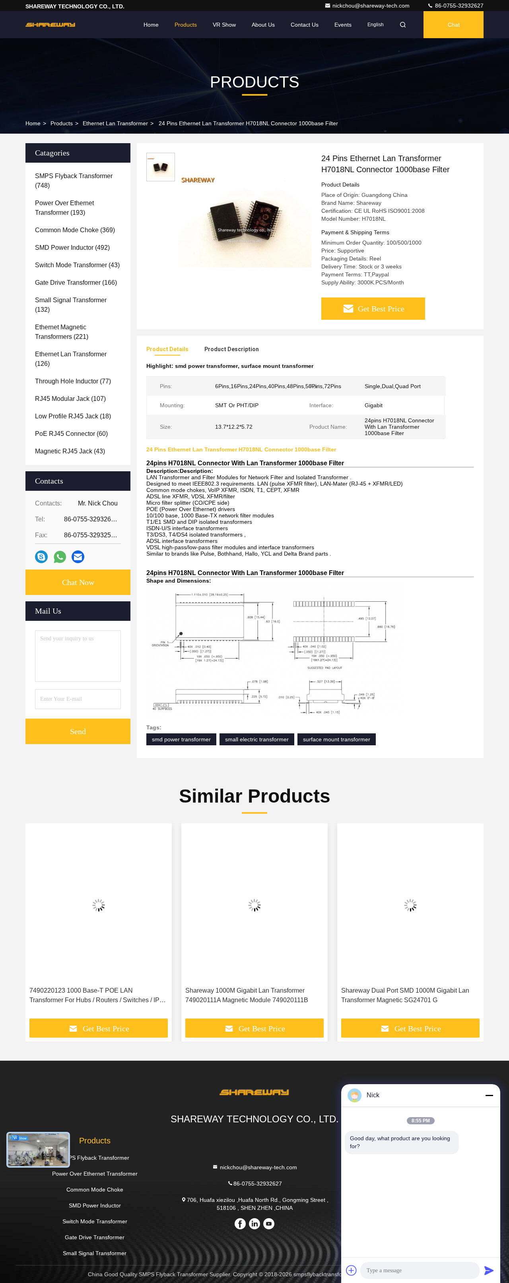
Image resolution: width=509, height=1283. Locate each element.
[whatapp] (60, 557)
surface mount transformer (336, 739)
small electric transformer (257, 739)
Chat (454, 24)
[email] (78, 557)
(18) (73, 416)
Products (186, 24)
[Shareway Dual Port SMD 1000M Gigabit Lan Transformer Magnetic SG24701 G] (254, 905)
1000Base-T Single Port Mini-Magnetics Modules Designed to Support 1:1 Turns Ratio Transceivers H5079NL (410, 996)
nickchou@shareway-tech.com (371, 5)
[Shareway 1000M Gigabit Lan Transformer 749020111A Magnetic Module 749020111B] (98, 905)
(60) (71, 433)
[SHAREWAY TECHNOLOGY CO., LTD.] (50, 24)
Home (151, 24)
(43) (77, 265)
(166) (76, 282)
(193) (64, 208)
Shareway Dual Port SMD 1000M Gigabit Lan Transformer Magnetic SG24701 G (249, 995)
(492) (72, 247)
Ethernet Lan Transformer (115, 123)
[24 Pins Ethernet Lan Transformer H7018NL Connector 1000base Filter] (245, 219)
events (343, 24)
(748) (74, 181)
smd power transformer (181, 739)
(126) (71, 359)
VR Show (224, 24)
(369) (75, 230)
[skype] (41, 557)
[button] (39, 924)
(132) (71, 305)
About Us (263, 24)
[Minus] (489, 1095)
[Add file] (351, 1270)
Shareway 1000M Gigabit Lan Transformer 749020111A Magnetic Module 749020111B (90, 995)
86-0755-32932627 (458, 5)
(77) (73, 381)
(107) (70, 398)
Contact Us (305, 24)
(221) (61, 332)
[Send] (489, 1270)
